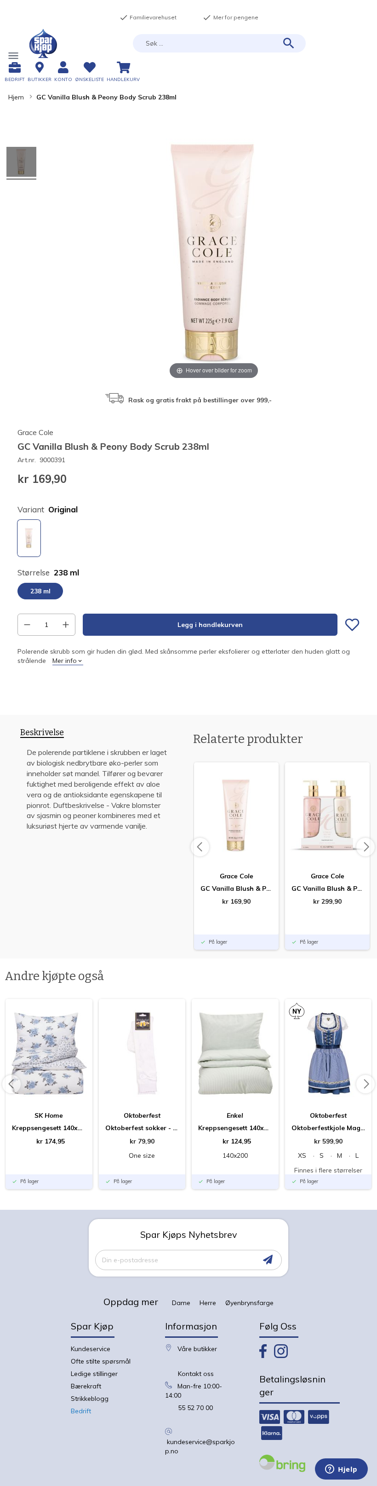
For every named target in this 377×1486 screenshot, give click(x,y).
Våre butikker (197, 1349)
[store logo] (43, 43)
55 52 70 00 (195, 1408)
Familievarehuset (148, 17)
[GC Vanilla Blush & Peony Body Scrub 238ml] (21, 163)
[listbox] (188, 539)
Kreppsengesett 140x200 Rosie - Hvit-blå (49, 1128)
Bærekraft (86, 1386)
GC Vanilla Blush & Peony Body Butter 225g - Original (236, 888)
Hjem (16, 97)
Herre (208, 1303)
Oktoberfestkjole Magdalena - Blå (328, 1128)
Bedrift (81, 1411)
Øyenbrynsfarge (249, 1303)
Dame (181, 1303)
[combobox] (219, 43)
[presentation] (42, 734)
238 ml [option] (40, 591)
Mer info (64, 660)
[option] (28, 538)
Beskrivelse (42, 732)
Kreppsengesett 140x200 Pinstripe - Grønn (235, 1128)
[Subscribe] (268, 1260)
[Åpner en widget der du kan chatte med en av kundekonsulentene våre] (341, 1469)
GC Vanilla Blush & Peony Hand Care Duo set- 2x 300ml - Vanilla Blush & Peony (327, 888)
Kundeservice (90, 1349)
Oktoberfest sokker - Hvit (142, 1128)
